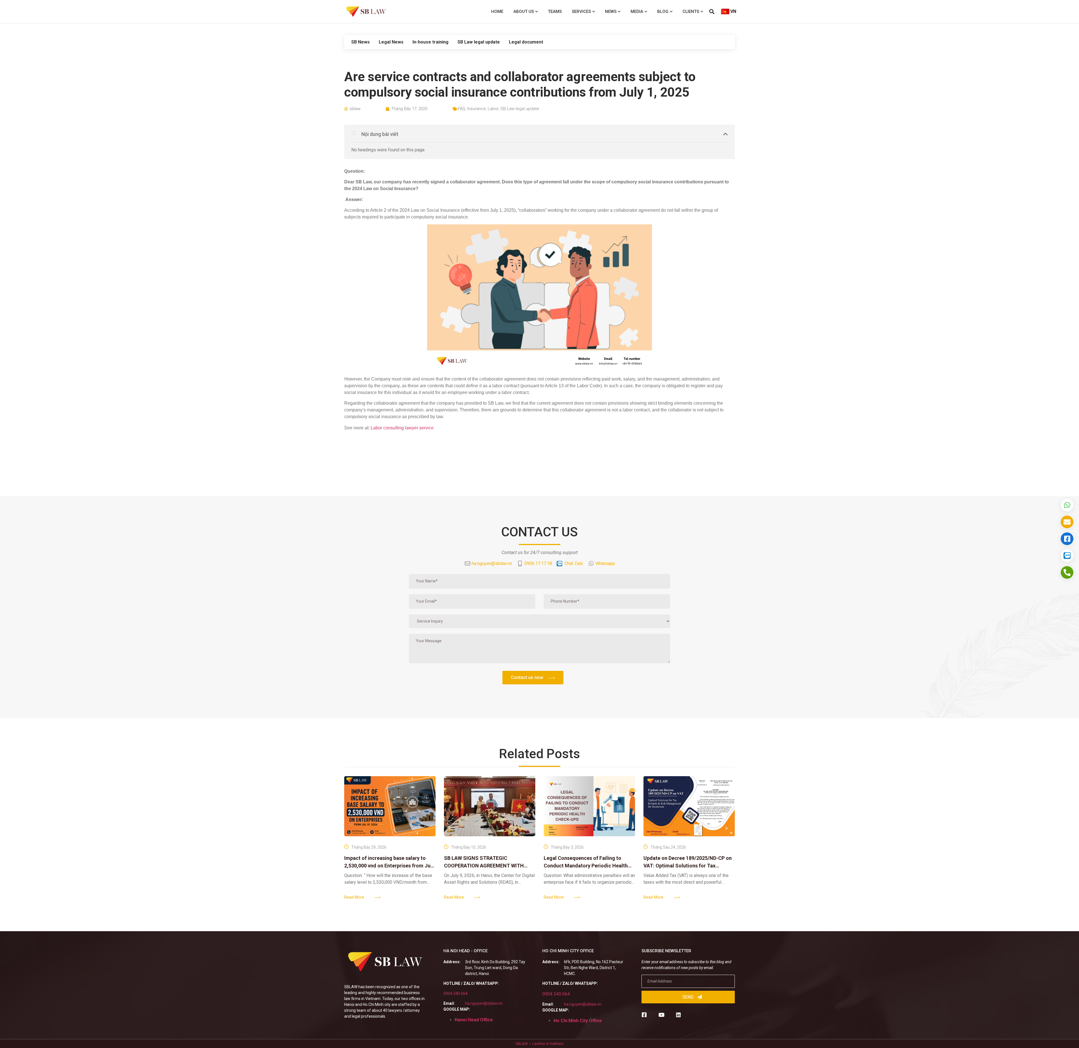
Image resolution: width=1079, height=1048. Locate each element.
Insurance (476, 108)
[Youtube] (661, 1014)
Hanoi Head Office (474, 1019)
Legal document (526, 42)
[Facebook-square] (644, 1014)
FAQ (461, 108)
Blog (662, 11)
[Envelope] (1067, 522)
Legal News (391, 42)
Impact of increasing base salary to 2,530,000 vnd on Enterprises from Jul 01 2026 (388, 865)
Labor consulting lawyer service (402, 427)
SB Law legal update (478, 42)
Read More (354, 897)
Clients (691, 11)
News (610, 11)
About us (523, 11)
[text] (539, 428)
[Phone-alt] (1067, 572)
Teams (555, 11)
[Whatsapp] (1067, 505)
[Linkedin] (678, 1014)
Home (497, 11)
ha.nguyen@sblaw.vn (483, 1003)
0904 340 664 (455, 993)
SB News (360, 42)
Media (637, 11)
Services (581, 11)
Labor (493, 108)
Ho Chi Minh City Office (578, 1020)
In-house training (430, 42)
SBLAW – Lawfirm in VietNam (539, 1044)
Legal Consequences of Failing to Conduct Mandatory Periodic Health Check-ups (586, 865)
